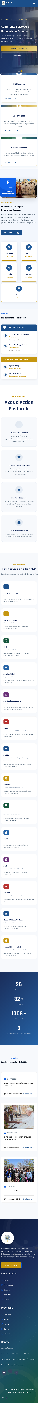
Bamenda (7, 1315)
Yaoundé (7, 1334)
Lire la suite (27, 1094)
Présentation (9, 1285)
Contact (7, 1299)
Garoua (6, 1329)
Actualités (17, 55)
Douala (6, 1324)
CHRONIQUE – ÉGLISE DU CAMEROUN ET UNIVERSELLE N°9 (17, 1138)
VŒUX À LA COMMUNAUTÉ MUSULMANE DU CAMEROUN (18, 1084)
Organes (7, 1290)
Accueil (6, 1280)
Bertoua (7, 1319)
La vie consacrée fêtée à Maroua (15, 1191)
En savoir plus (10, 99)
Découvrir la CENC (17, 48)
